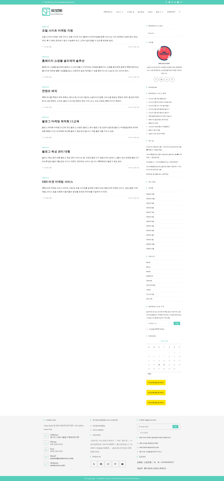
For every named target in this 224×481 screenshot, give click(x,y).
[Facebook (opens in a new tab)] (169, 2)
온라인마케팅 (150, 285)
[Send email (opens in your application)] (181, 2)
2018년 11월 (150, 249)
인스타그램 (150, 294)
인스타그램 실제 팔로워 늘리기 (159, 109)
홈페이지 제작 (153, 123)
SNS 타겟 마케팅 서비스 (57, 182)
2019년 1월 (150, 239)
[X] (156, 79)
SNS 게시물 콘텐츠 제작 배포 (158, 120)
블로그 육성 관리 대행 (56, 151)
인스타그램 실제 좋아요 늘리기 (159, 113)
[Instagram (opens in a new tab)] (175, 2)
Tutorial (149, 281)
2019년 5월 (150, 221)
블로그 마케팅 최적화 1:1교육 (60, 121)
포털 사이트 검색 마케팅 (157, 134)
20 (159, 365)
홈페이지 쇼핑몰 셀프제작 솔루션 (63, 61)
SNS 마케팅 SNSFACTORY (148, 443)
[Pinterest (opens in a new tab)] (172, 2)
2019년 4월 (150, 226)
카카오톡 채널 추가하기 (156, 382)
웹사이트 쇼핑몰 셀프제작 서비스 (150, 452)
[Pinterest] (172, 79)
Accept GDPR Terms (156, 329)
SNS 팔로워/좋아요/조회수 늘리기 (160, 116)
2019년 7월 (150, 212)
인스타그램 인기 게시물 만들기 (159, 106)
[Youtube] (122, 464)
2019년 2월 (150, 235)
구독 (176, 323)
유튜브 (148, 290)
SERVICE (45, 27)
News (148, 271)
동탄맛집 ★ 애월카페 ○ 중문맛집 (157, 174)
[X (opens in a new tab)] (166, 2)
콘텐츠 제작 (49, 91)
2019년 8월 (150, 208)
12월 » (150, 374)
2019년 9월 (150, 203)
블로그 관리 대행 (154, 130)
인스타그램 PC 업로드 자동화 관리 (160, 102)
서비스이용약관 (98, 430)
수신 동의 (144, 432)
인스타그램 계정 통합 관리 (157, 99)
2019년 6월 (150, 217)
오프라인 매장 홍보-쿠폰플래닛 (159, 127)
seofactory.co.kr (57, 465)
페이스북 (149, 299)
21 (164, 365)
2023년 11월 (150, 194)
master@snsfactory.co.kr (62, 458)
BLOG (148, 262)
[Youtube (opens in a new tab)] (178, 2)
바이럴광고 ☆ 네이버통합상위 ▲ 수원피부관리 (162, 162)
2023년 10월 (150, 199)
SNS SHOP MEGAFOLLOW (149, 447)
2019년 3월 (150, 230)
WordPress (134, 478)
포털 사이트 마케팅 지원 (57, 30)
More (148, 267)
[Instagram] (166, 79)
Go (175, 427)
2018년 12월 (150, 244)
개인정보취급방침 (99, 426)
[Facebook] (161, 79)
